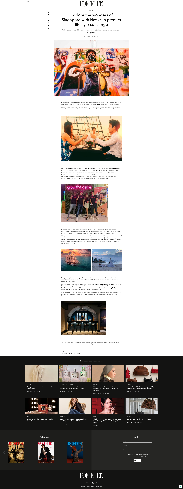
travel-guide (77, 353)
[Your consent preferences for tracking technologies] (180, 486)
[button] (87, 452)
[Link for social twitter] (86, 483)
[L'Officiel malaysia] (91, 4)
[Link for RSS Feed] (96, 483)
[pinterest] (48, 17)
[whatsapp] (48, 25)
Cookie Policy (99, 486)
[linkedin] (48, 20)
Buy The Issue (145, 2)
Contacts (82, 486)
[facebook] (48, 15)
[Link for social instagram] (93, 483)
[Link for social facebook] (90, 483)
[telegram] (48, 28)
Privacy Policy (145, 456)
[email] (48, 12)
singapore (64, 353)
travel (70, 353)
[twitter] (48, 23)
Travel (91, 11)
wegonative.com (80, 342)
